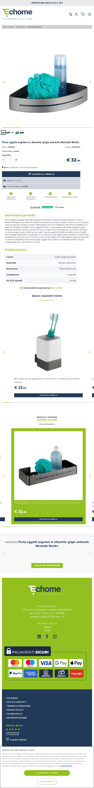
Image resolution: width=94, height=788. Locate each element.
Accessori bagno (21, 27)
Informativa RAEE (15, 718)
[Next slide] (90, 82)
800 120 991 (56, 288)
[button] (3, 132)
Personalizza (47, 781)
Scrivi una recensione (47, 565)
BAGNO (11, 27)
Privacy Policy (14, 710)
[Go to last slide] (4, 82)
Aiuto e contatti (15, 702)
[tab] (11, 127)
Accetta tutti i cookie (47, 773)
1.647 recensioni (12, 733)
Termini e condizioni (17, 706)
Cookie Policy (13, 714)
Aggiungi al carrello (48, 395)
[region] (47, 767)
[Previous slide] (4, 553)
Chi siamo (11, 698)
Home (5, 27)
